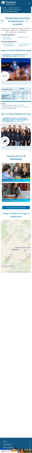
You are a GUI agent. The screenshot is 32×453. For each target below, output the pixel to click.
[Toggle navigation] (29, 3)
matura (5, 441)
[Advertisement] (16, 367)
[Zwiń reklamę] (16, 448)
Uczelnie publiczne (8, 35)
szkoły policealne (7, 444)
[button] (25, 250)
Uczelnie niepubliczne (9, 41)
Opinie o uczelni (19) (23, 82)
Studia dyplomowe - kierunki (9, 82)
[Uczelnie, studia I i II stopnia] (8, 3)
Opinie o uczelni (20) (23, 147)
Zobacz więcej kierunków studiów (16, 207)
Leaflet (11, 271)
